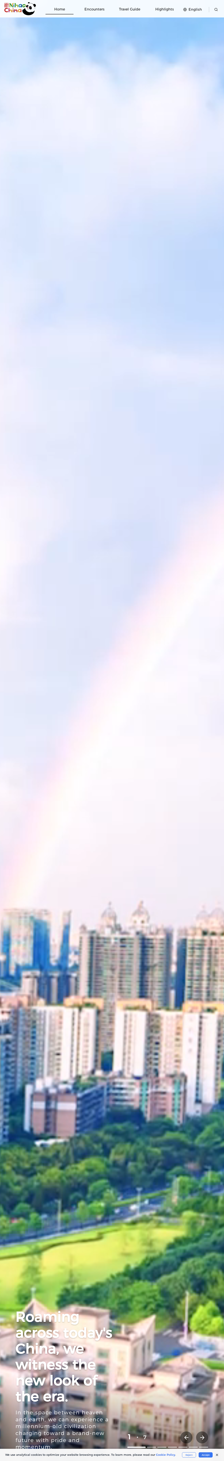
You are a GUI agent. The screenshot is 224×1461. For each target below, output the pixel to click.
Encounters (94, 9)
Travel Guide (129, 9)
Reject (189, 1455)
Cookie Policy (165, 1454)
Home (59, 9)
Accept (206, 1455)
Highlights (164, 9)
